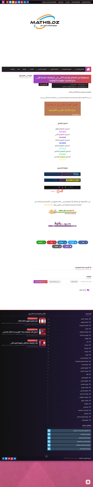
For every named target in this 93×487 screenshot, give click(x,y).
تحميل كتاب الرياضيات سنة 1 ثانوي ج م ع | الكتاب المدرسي (20, 331)
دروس (86, 355)
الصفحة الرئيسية (81, 86)
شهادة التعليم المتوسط (81, 361)
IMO (87, 374)
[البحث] (3, 2)
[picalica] (18, 458)
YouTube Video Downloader (83, 445)
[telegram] (10, 2)
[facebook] (27, 2)
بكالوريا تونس (84, 377)
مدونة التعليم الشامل (84, 438)
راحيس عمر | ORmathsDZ (70, 458)
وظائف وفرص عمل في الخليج (49, 2)
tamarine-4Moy (84, 394)
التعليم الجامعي (42, 69)
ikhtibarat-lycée (71, 86)
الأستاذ (32, 69)
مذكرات (86, 345)
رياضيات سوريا (84, 400)
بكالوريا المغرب (84, 381)
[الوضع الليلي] (88, 482)
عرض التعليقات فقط (54, 282)
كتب (18, 69)
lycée (64, 86)
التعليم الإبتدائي (79, 69)
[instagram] (16, 2)
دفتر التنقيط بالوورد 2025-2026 (28, 321)
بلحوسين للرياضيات (85, 434)
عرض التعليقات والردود (40, 282)
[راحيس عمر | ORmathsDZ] (46, 20)
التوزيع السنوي (84, 368)
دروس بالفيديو (84, 384)
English (86, 404)
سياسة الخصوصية (86, 2)
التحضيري (85, 407)
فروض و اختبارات (84, 335)
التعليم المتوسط (66, 69)
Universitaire (85, 364)
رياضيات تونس (84, 387)
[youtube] (22, 2)
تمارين (86, 329)
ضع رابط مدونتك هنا (85, 449)
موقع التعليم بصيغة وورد (83, 441)
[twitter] (19, 2)
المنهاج (86, 413)
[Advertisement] (46, 53)
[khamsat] (13, 2)
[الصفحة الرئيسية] (88, 69)
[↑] (46, 456)
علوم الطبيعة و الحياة (82, 417)
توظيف (24, 69)
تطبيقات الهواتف (83, 397)
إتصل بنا (67, 2)
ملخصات (86, 348)
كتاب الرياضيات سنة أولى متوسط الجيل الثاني (24, 343)
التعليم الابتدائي (84, 358)
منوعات (13, 69)
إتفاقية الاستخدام (76, 2)
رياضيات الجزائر (84, 319)
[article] (49, 257)
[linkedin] (25, 2)
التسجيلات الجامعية (83, 410)
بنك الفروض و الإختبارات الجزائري (81, 430)
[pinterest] (7, 2)
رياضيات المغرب (84, 371)
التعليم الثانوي (54, 69)
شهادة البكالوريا (84, 332)
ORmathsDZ (48, 204)
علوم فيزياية (85, 420)
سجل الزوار (60, 2)
